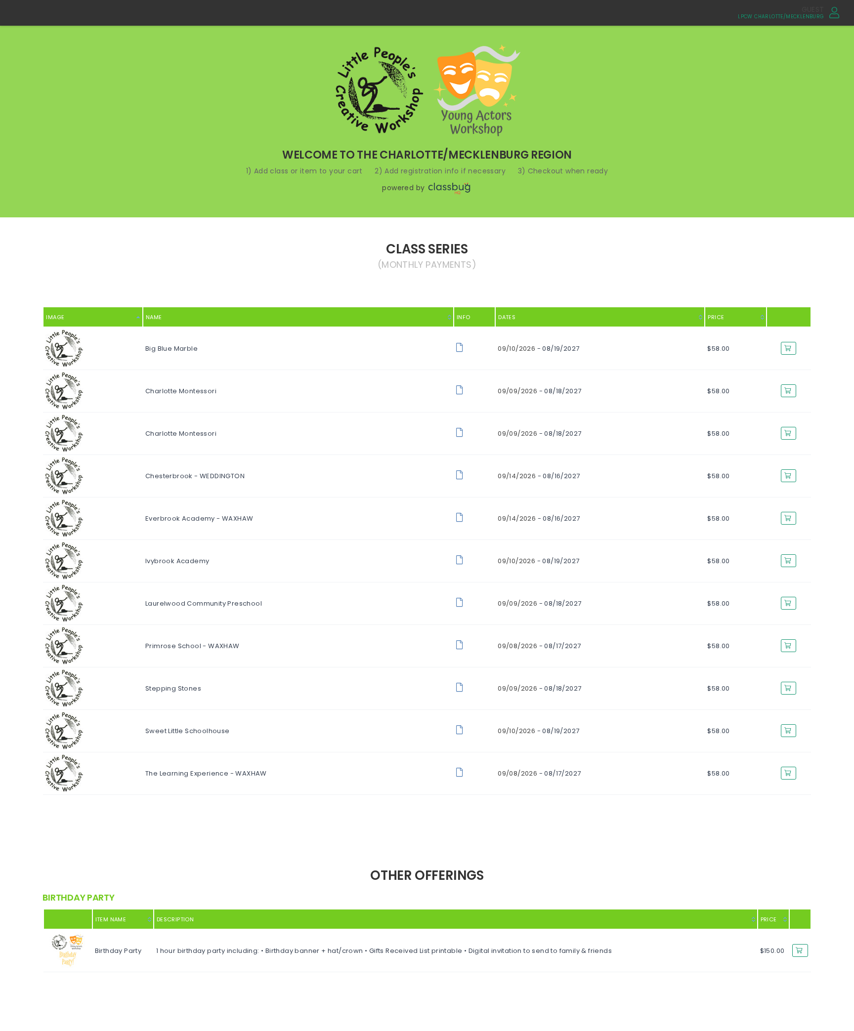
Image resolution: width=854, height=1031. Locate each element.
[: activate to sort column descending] (67, 919)
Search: (721, 280)
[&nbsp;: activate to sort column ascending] (800, 919)
